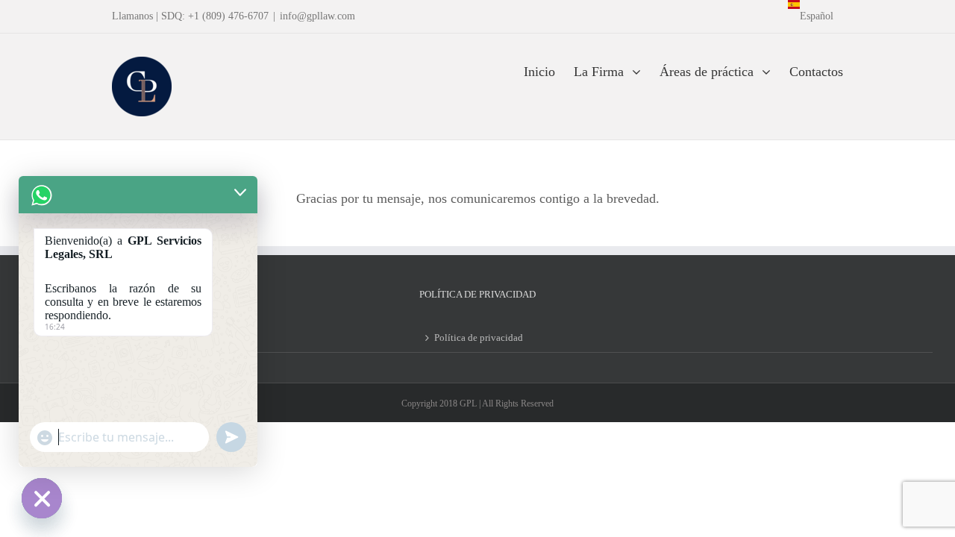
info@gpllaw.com (317, 16)
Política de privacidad (478, 337)
